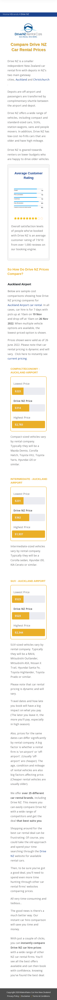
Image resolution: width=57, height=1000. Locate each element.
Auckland (21, 79)
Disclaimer (25, 996)
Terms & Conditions (41, 996)
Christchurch (41, 79)
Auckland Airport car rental (25, 305)
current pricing (17, 358)
